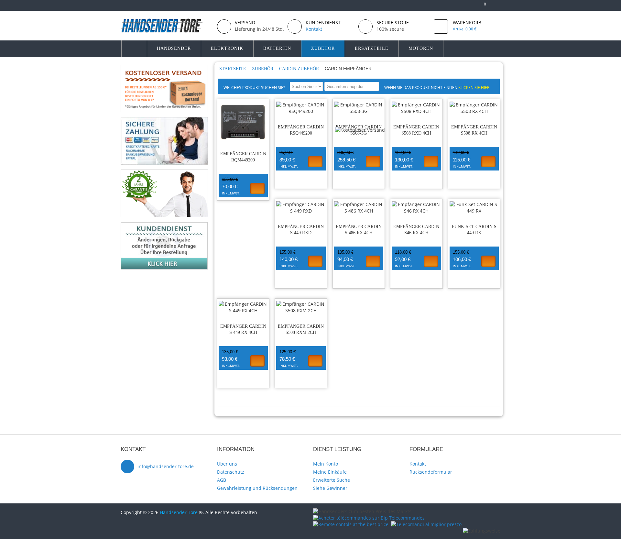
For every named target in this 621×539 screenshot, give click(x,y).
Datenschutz (230, 472)
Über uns (227, 464)
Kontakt (417, 464)
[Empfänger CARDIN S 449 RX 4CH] (243, 307)
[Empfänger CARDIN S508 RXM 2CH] (301, 307)
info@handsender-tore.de (165, 466)
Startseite (233, 68)
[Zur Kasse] (471, 6)
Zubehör (263, 68)
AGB (221, 480)
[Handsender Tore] (166, 25)
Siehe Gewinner (330, 488)
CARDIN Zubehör (299, 68)
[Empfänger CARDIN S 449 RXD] (301, 207)
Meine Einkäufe (330, 472)
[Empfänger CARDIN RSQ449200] (301, 108)
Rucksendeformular (430, 472)
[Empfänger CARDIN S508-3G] (359, 108)
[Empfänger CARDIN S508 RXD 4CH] (416, 108)
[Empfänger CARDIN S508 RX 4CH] (474, 108)
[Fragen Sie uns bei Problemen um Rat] (164, 225)
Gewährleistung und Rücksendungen (257, 488)
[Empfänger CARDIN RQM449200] (243, 121)
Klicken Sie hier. (474, 87)
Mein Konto (325, 464)
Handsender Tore (179, 512)
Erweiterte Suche (331, 480)
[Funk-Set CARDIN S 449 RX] (474, 207)
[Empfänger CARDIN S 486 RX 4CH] (359, 207)
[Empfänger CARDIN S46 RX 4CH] (416, 207)
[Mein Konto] (461, 6)
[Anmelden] (497, 6)
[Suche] (373, 86)
